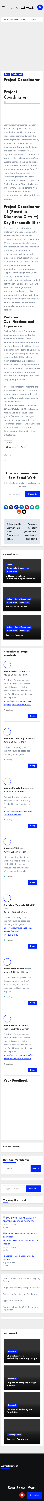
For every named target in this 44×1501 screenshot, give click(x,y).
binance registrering (14, 671)
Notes (9, 565)
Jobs (7, 74)
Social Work (17, 74)
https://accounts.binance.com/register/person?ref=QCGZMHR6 (18, 931)
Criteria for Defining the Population (20, 1294)
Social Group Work (23, 599)
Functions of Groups (16, 607)
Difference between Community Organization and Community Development (21, 578)
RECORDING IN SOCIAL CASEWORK (18, 1221)
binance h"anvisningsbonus (18, 738)
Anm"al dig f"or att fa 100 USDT (19, 905)
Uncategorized (14, 1435)
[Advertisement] (22, 47)
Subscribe (32, 494)
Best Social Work (21, 8)
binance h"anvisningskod (16, 788)
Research (12, 1352)
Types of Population (12, 1300)
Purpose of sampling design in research (21, 1287)
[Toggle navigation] (3, 7)
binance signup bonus (15, 969)
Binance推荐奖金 (12, 848)
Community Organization (18, 568)
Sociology (24, 602)
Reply (32, 716)
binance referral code (15, 1025)
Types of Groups (14, 635)
